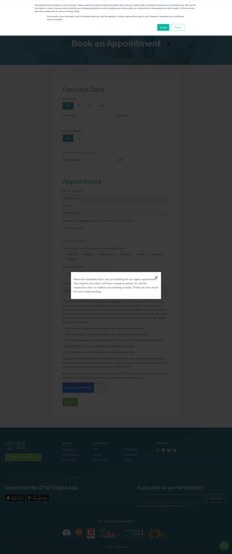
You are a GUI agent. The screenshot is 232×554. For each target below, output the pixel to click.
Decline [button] (177, 27)
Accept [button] (163, 27)
